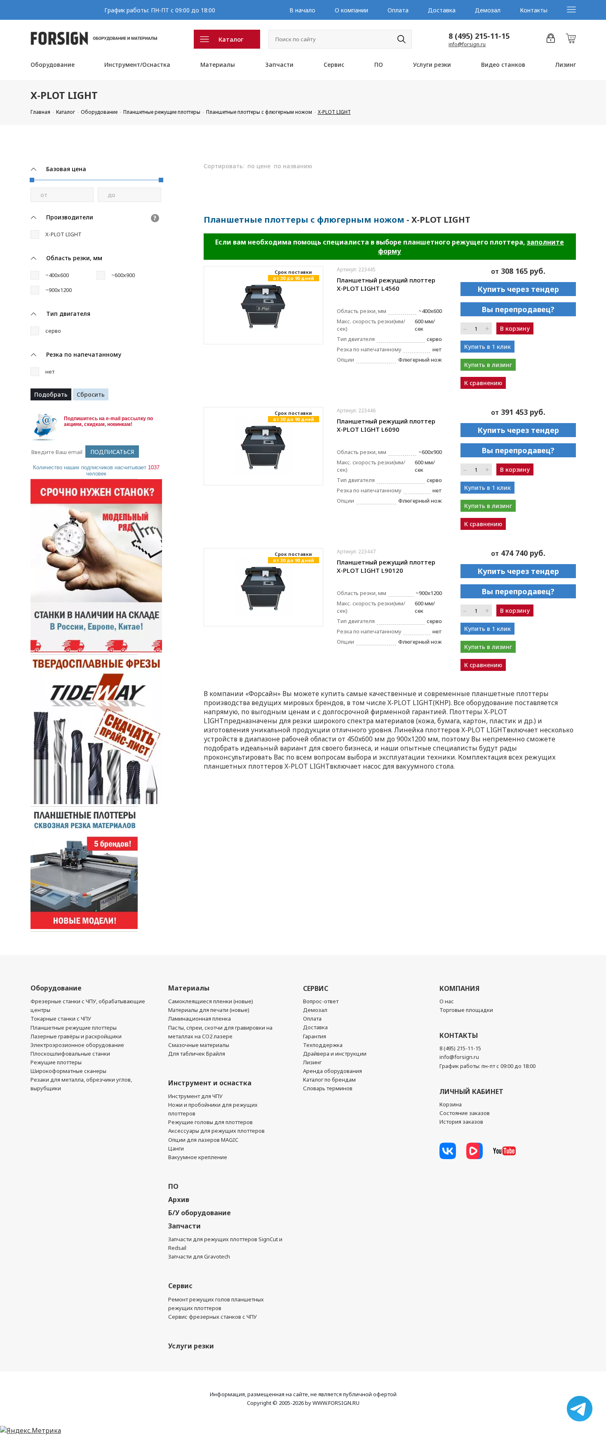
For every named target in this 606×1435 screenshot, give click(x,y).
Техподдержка (323, 1045)
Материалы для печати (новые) (208, 1010)
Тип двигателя (68, 314)
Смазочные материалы (198, 1045)
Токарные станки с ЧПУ (61, 1018)
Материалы (217, 64)
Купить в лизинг (488, 365)
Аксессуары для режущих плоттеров (216, 1130)
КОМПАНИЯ (459, 988)
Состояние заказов (464, 1113)
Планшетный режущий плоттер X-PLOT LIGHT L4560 (386, 284)
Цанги (176, 1148)
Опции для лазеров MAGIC (203, 1139)
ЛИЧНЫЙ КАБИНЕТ (471, 1091)
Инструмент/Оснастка (137, 64)
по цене (258, 166)
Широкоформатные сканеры (68, 1071)
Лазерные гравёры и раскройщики (76, 1036)
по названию (293, 166)
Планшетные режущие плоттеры (74, 1027)
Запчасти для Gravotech (199, 1256)
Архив (178, 1199)
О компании (351, 10)
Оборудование (53, 64)
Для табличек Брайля (196, 1053)
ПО (378, 64)
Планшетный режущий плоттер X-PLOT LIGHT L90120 (386, 566)
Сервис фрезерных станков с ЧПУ (212, 1316)
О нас (446, 1001)
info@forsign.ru (467, 44)
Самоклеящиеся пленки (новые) (210, 1001)
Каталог (231, 39)
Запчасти (279, 64)
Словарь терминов (327, 1088)
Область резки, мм (74, 258)
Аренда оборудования (332, 1071)
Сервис (334, 64)
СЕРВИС (315, 988)
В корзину (515, 328)
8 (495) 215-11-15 (479, 36)
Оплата (398, 10)
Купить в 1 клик (487, 347)
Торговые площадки (466, 1010)
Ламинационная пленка (199, 1018)
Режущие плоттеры (56, 1062)
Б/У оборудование (199, 1212)
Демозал (487, 10)
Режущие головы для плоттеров (210, 1122)
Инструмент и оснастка (209, 1082)
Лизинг (565, 64)
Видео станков (503, 64)
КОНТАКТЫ (458, 1035)
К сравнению (483, 383)
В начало (302, 10)
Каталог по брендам (329, 1079)
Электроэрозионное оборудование (77, 1045)
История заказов (461, 1121)
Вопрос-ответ (320, 1001)
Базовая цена (66, 169)
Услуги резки (432, 64)
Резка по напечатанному (83, 354)
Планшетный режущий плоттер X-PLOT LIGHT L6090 (386, 425)
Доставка (442, 10)
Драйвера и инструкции (334, 1053)
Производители (69, 217)
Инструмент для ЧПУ (195, 1096)
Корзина (450, 1104)
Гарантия (314, 1036)
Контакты (533, 10)
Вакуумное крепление (197, 1157)
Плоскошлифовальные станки (70, 1053)
